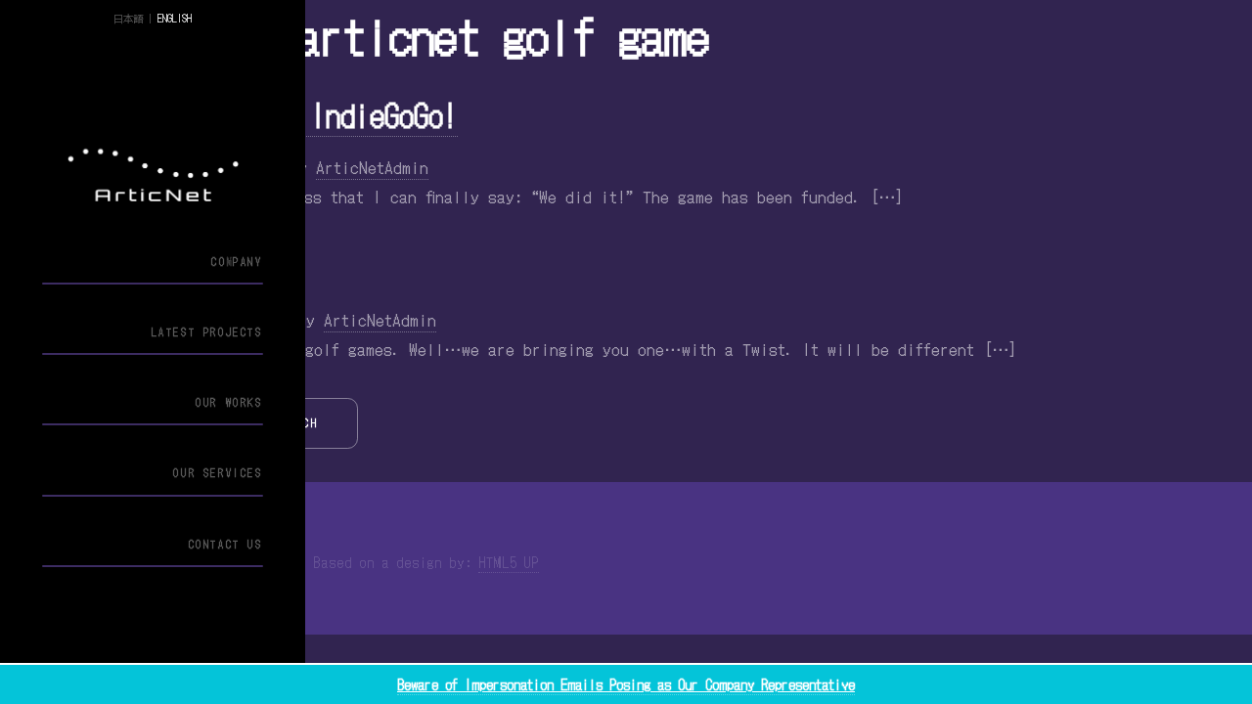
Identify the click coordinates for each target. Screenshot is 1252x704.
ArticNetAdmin (372, 166)
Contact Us (225, 544)
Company (236, 261)
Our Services (217, 472)
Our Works (229, 402)
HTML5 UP (508, 562)
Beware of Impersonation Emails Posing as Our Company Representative (626, 684)
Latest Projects (207, 332)
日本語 (128, 18)
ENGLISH (174, 18)
